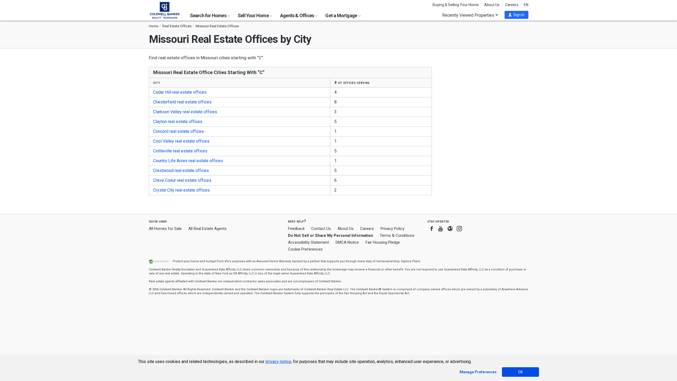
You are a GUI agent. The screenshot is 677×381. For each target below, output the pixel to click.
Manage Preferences (478, 372)
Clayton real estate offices (177, 121)
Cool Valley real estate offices (181, 141)
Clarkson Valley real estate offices (185, 111)
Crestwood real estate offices (181, 170)
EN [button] (526, 5)
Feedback (296, 229)
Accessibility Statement (308, 242)
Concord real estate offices (178, 131)
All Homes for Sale (165, 228)
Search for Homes (208, 15)
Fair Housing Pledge (382, 242)
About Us (492, 5)
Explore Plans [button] (410, 261)
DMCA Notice (347, 242)
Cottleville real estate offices (180, 150)
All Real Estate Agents (207, 228)
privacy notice (278, 361)
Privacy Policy (392, 228)
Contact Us (321, 228)
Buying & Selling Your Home (456, 5)
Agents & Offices (297, 15)
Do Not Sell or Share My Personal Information (330, 235)
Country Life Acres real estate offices (188, 160)
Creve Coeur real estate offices (182, 180)
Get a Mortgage (341, 15)
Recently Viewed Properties (468, 15)
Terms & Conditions (397, 235)
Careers (511, 5)
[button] (516, 15)
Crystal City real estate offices (181, 190)
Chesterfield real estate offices (182, 102)
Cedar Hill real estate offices (180, 92)
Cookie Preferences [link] (305, 249)
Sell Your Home (253, 15)
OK (520, 372)
